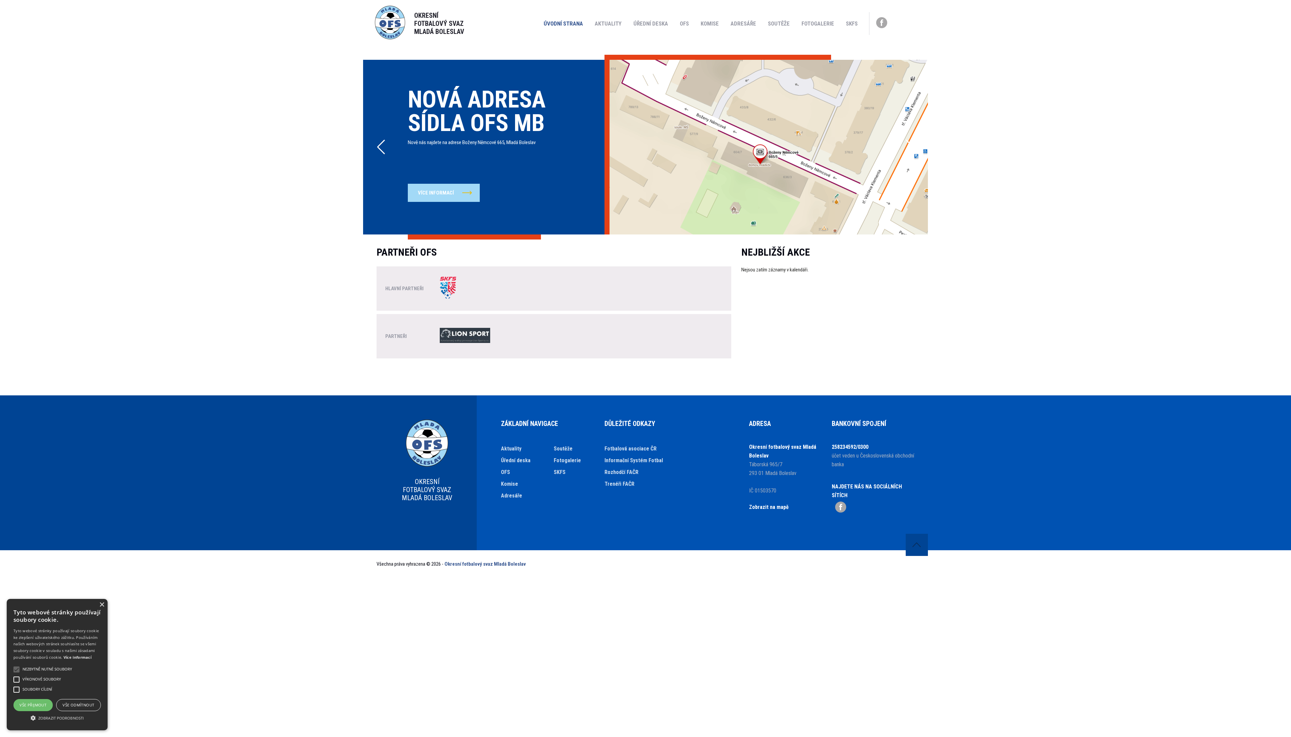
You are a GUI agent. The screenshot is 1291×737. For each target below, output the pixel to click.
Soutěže (779, 23)
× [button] (101, 604)
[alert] (57, 664)
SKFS (852, 23)
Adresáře (743, 23)
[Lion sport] (465, 336)
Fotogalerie (817, 23)
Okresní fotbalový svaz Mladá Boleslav (485, 564)
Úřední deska (650, 23)
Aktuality (608, 23)
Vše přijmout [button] (32, 704)
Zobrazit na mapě (769, 507)
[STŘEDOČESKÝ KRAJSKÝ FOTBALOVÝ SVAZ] (448, 288)
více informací (436, 193)
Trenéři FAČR (619, 484)
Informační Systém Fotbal (633, 460)
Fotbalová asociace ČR (630, 448)
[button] (381, 147)
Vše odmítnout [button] (78, 704)
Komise (710, 23)
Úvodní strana (563, 23)
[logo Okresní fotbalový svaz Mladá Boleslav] (390, 38)
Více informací (77, 657)
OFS (684, 23)
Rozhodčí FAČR (621, 472)
